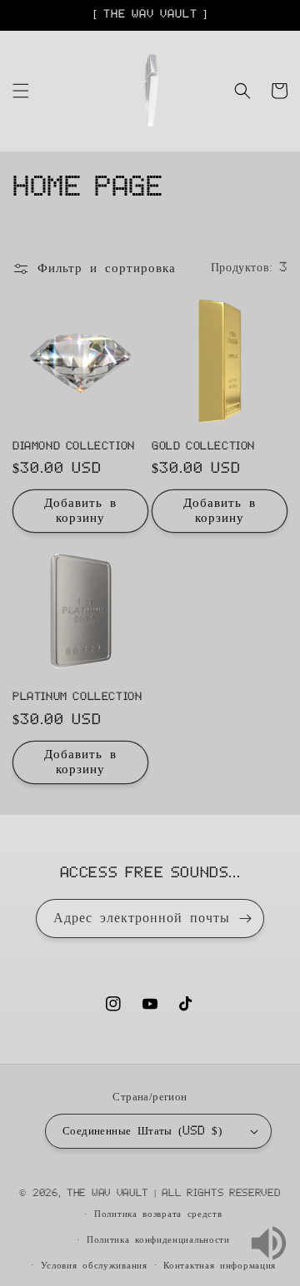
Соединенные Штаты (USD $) (142, 1131)
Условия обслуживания (94, 1265)
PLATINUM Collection (77, 697)
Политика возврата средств (158, 1214)
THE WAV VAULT (107, 1193)
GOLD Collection (203, 446)
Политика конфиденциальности (158, 1239)
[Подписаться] (245, 918)
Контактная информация (219, 1265)
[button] (20, 90)
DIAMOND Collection (73, 446)
